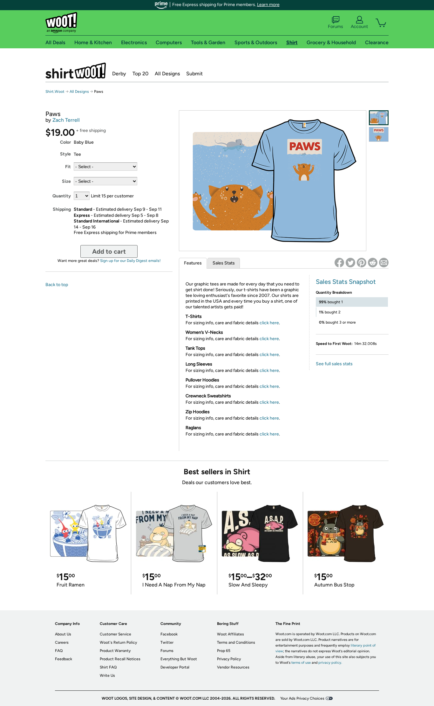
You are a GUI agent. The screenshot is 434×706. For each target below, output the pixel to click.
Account (359, 26)
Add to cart (109, 251)
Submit (194, 74)
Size (66, 181)
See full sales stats (334, 364)
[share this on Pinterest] (361, 262)
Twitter (166, 642)
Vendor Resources (233, 667)
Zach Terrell (66, 120)
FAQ (59, 650)
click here (269, 323)
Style (65, 154)
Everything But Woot (178, 659)
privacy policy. (330, 663)
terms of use (301, 663)
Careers (62, 642)
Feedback (63, 659)
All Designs (167, 74)
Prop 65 (223, 650)
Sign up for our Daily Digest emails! (130, 260)
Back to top (56, 284)
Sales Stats (224, 263)
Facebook (169, 634)
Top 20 (140, 74)
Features (193, 263)
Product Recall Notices (120, 659)
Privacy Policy (229, 659)
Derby (119, 74)
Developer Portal (174, 667)
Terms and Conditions (236, 642)
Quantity (61, 196)
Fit (68, 166)
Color (65, 142)
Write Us (107, 675)
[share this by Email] (384, 262)
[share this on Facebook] (339, 262)
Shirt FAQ (108, 667)
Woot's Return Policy (118, 642)
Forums (335, 26)
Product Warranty (115, 650)
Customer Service (115, 634)
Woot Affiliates (230, 634)
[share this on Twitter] (350, 262)
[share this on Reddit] (372, 262)
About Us (63, 634)
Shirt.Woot (75, 71)
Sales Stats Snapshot (346, 281)
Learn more (268, 4)
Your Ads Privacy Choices (302, 698)
